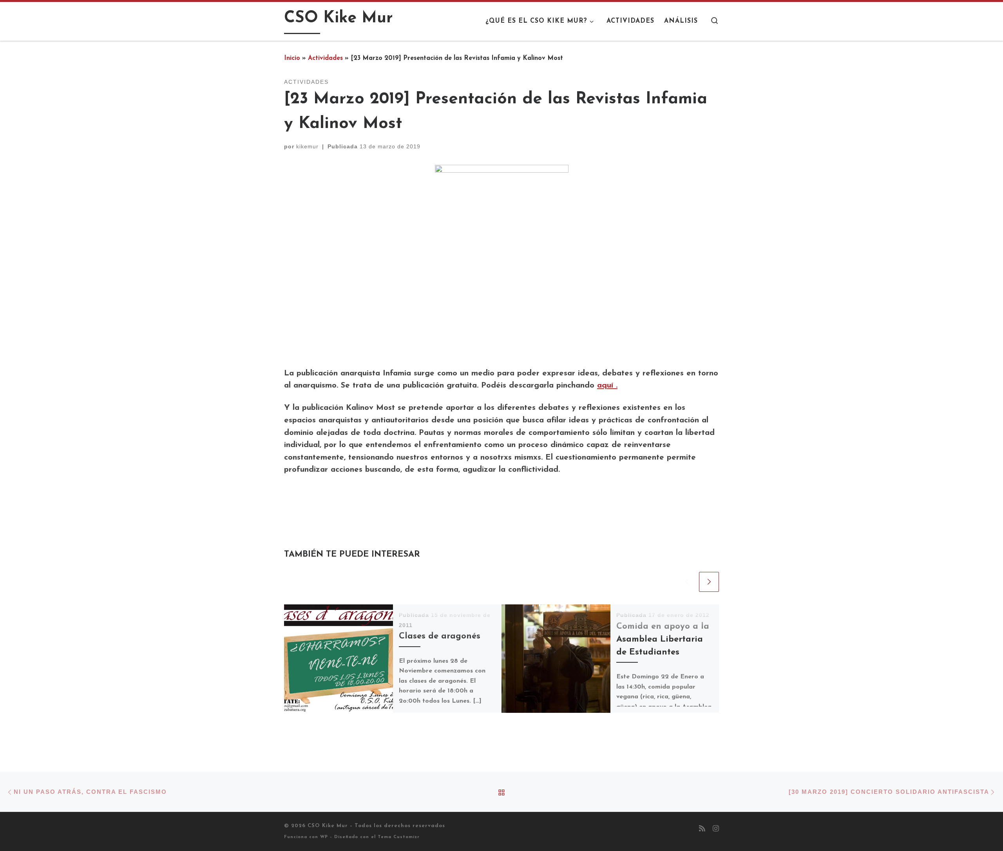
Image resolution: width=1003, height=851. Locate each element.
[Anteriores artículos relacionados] (687, 582)
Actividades (325, 58)
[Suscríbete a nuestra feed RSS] (702, 829)
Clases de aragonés (439, 636)
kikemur (307, 146)
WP (324, 837)
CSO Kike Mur (328, 825)
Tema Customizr (399, 837)
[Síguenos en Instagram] (716, 829)
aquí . (607, 385)
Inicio (292, 58)
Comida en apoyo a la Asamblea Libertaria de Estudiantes (662, 639)
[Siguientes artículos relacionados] (709, 582)
